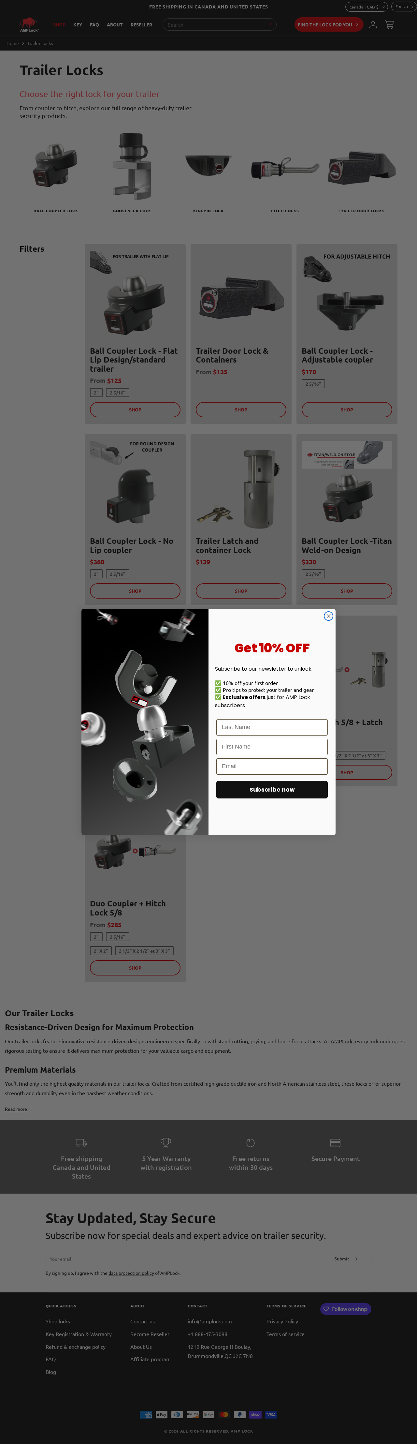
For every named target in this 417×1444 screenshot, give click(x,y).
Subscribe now (272, 789)
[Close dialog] (328, 616)
